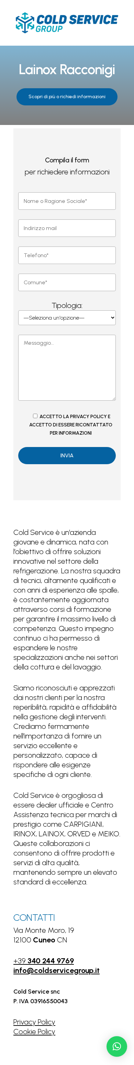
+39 (43, 960)
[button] (67, 96)
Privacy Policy (34, 1022)
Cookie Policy (34, 1031)
